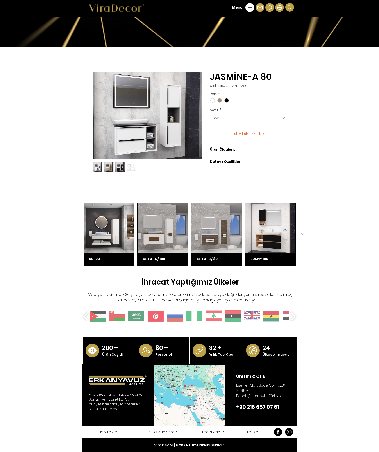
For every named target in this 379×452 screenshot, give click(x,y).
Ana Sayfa (101, 56)
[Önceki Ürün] (77, 235)
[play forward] (293, 317)
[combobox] (249, 118)
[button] (243, 7)
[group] (190, 235)
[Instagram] (289, 433)
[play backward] (86, 317)
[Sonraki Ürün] (302, 235)
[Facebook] (278, 433)
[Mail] (92, 351)
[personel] (146, 351)
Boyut (215, 110)
